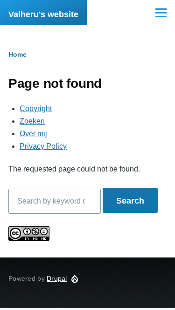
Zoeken (32, 121)
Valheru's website (43, 14)
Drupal (57, 278)
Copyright (36, 108)
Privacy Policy (43, 146)
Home (17, 54)
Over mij (33, 134)
